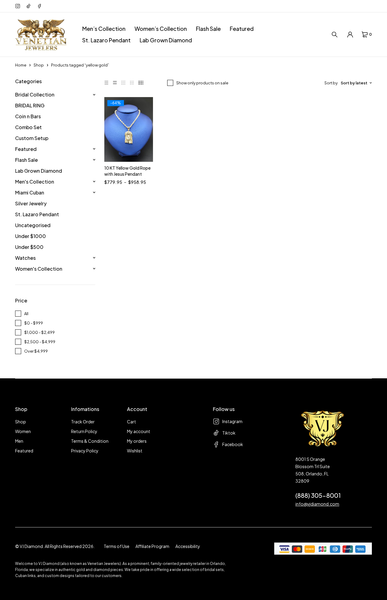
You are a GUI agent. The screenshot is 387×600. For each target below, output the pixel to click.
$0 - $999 (33, 323)
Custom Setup (31, 138)
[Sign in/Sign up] (350, 34)
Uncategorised (32, 225)
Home (20, 65)
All (26, 313)
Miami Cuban (29, 192)
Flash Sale (26, 160)
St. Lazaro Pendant (37, 214)
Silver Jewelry (31, 203)
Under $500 (29, 247)
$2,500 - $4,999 (39, 341)
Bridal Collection (34, 94)
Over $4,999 (36, 351)
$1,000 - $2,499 (39, 332)
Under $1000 (30, 236)
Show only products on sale (202, 82)
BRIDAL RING (29, 105)
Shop (39, 65)
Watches (25, 258)
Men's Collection (34, 181)
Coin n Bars (28, 116)
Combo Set (28, 127)
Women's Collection (38, 269)
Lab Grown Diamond (38, 171)
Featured (26, 149)
